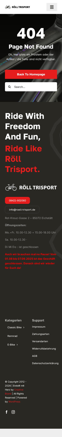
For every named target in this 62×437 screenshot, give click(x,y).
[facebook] (6, 412)
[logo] (17, 6)
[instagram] (13, 412)
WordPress (14, 401)
